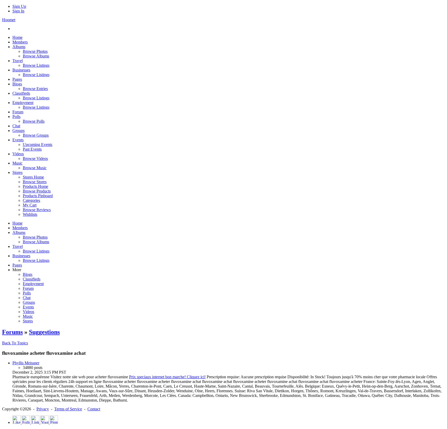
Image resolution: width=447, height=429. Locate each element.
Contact (93, 409)
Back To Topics (15, 343)
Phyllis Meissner (25, 363)
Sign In (18, 11)
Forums (12, 332)
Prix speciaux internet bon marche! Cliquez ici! (167, 377)
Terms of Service (68, 409)
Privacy (42, 409)
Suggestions (44, 332)
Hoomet (8, 20)
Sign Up (19, 6)
